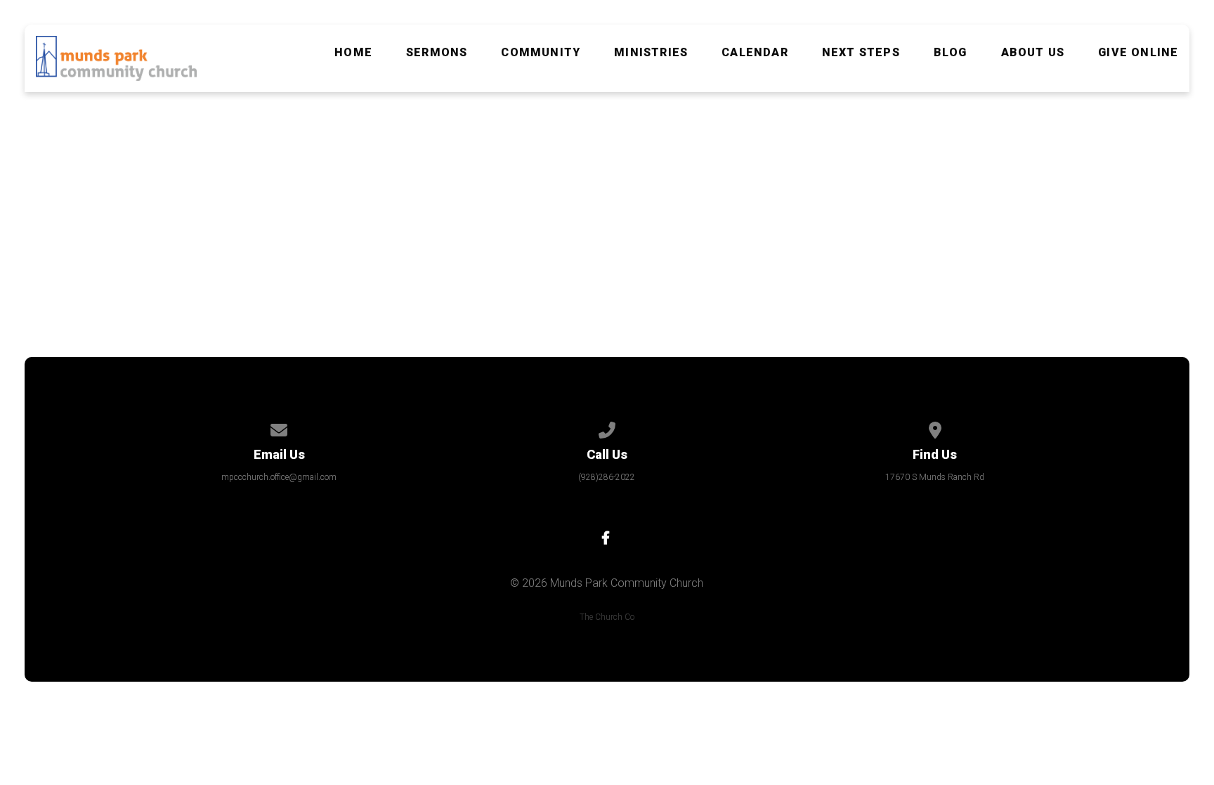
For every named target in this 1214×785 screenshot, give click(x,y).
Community (540, 52)
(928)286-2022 (606, 477)
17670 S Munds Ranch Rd (934, 477)
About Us (1033, 52)
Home (353, 52)
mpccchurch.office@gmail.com (279, 477)
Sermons (436, 52)
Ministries (651, 52)
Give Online (1138, 52)
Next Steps (861, 52)
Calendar (755, 52)
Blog (950, 52)
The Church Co (607, 617)
